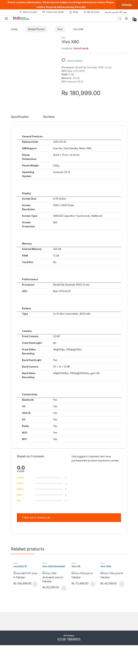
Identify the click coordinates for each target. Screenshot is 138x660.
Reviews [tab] (49, 116)
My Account (93, 12)
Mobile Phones (36, 29)
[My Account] (126, 18)
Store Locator (30, 12)
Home (14, 29)
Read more (34, 584)
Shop (75, 12)
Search (119, 18)
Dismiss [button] (127, 4)
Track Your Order (55, 12)
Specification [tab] (20, 116)
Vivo (59, 29)
